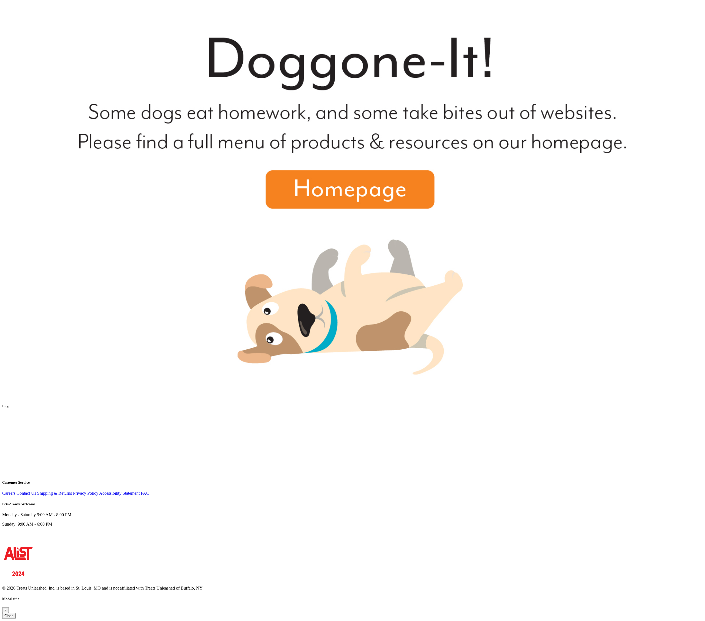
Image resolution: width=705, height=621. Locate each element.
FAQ (145, 493)
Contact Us (27, 493)
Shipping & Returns (55, 493)
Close (8, 616)
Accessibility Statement (120, 493)
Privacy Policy (86, 493)
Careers (9, 493)
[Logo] (18, 471)
